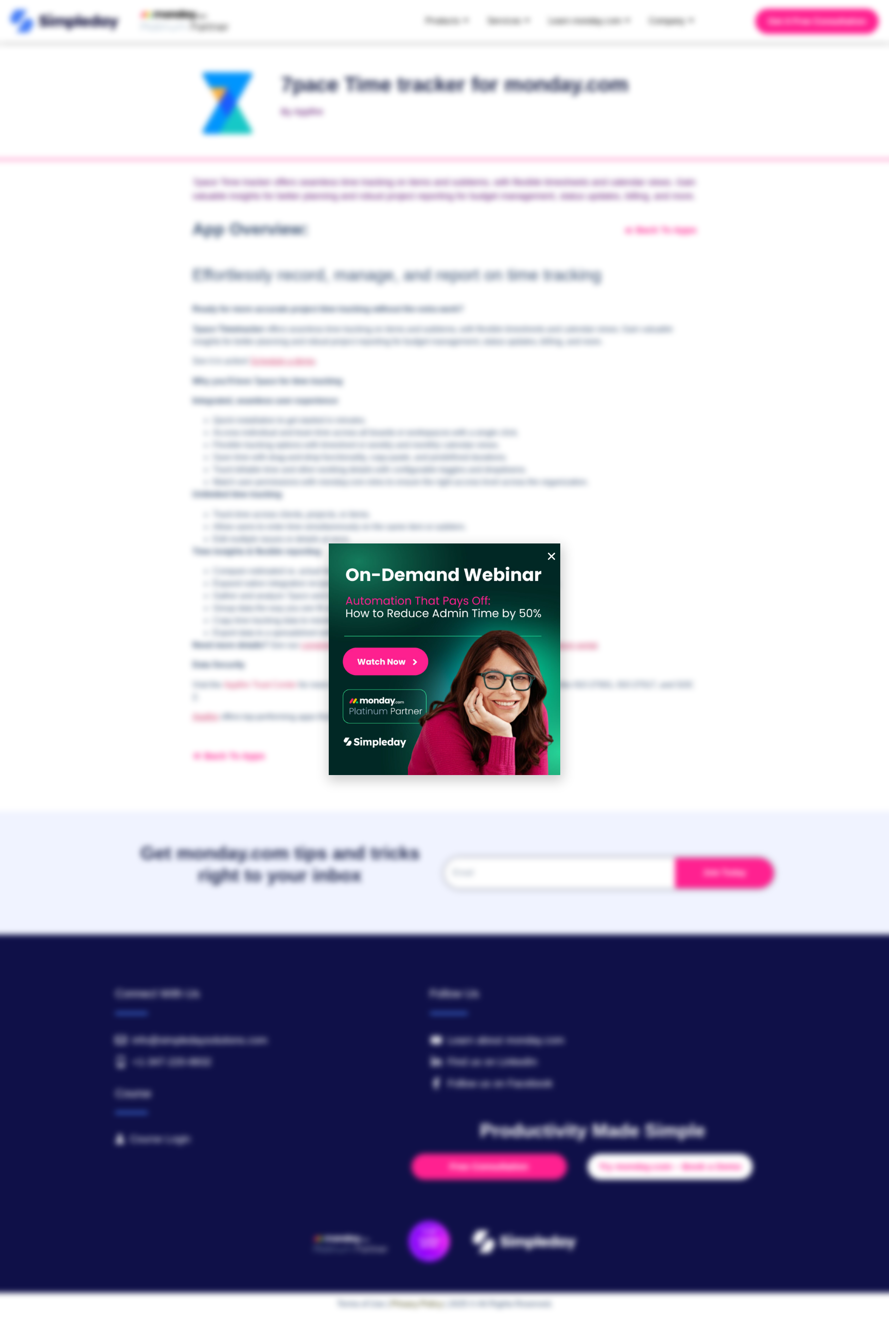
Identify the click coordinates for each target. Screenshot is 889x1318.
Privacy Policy (417, 1303)
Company (667, 21)
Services (504, 21)
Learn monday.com (584, 21)
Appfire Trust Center (260, 684)
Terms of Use (361, 1303)
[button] (551, 556)
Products (442, 21)
